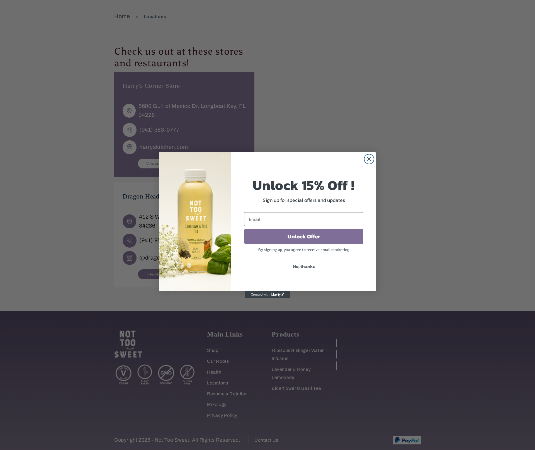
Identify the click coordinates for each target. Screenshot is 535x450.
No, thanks (304, 266)
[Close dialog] (369, 159)
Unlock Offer (304, 236)
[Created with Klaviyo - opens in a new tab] (267, 294)
